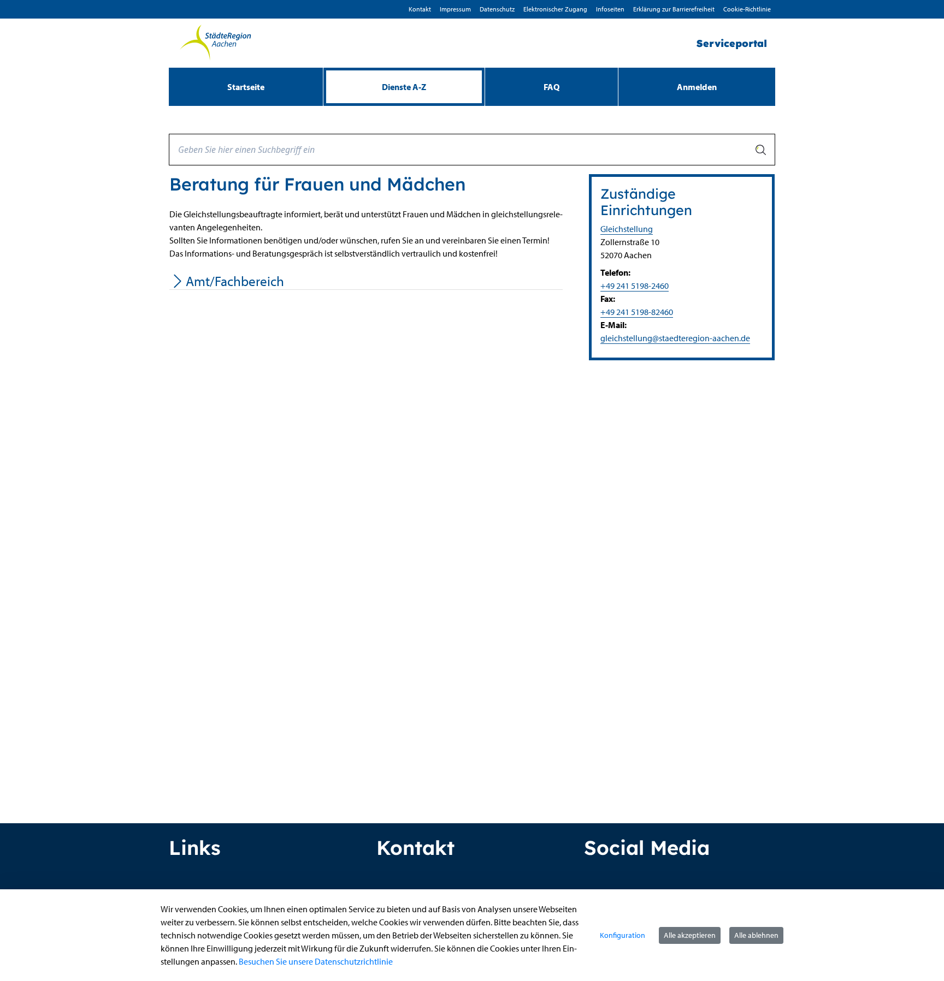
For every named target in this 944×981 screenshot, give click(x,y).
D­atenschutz (497, 9)
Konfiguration (622, 935)
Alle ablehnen (756, 935)
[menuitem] (246, 87)
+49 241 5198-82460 (636, 311)
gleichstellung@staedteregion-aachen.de (675, 337)
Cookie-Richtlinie (747, 9)
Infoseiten (610, 9)
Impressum (455, 9)
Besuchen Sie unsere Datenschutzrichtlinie (316, 961)
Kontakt (420, 9)
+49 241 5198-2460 (634, 285)
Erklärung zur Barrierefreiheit (674, 9)
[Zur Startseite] (215, 43)
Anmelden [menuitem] (697, 86)
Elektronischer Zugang (555, 9)
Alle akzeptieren (690, 935)
